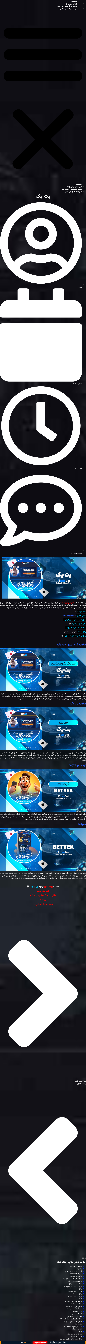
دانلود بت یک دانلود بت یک (71, 1339)
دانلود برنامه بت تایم (74, 1306)
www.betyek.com (69, 615)
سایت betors (77, 1311)
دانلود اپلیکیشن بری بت (72, 1321)
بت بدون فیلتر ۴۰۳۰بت (73, 1301)
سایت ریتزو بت (68, 602)
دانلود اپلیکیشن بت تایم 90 (71, 1319)
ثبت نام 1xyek (76, 1336)
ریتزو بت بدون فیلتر (74, 1281)
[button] (43, 96)
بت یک (79, 1268)
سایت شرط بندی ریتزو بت (72, 189)
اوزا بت (79, 1299)
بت (80, 1331)
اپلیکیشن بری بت (75, 1314)
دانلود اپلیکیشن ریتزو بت (72, 1278)
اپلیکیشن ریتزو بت (74, 186)
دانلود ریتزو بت (76, 1276)
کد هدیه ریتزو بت (75, 1291)
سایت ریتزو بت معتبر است (72, 1326)
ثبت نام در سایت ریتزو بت (72, 1271)
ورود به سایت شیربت (74, 1296)
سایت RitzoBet (76, 1273)
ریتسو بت (78, 1324)
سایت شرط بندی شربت (73, 1309)
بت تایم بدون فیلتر (74, 1334)
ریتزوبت (79, 184)
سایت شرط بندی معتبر (68, 8)
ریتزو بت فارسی (76, 1294)
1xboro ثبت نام (76, 1266)
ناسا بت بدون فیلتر (74, 1316)
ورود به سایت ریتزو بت (73, 1286)
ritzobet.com (77, 1329)
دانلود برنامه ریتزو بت (73, 1283)
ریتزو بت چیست (75, 1288)
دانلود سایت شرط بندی (73, 1304)
